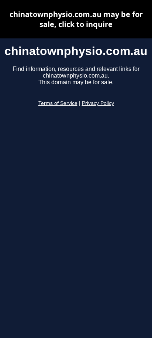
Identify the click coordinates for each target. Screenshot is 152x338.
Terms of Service (57, 103)
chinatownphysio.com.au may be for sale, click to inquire (76, 19)
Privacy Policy (98, 103)
